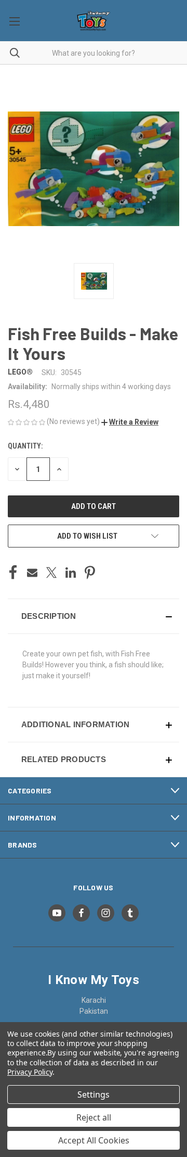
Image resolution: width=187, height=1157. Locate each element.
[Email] (32, 572)
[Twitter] (51, 572)
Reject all (93, 1117)
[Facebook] (13, 572)
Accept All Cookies (93, 1140)
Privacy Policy (29, 1072)
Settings (93, 1094)
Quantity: (25, 446)
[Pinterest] (90, 572)
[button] (129, 422)
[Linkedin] (70, 572)
